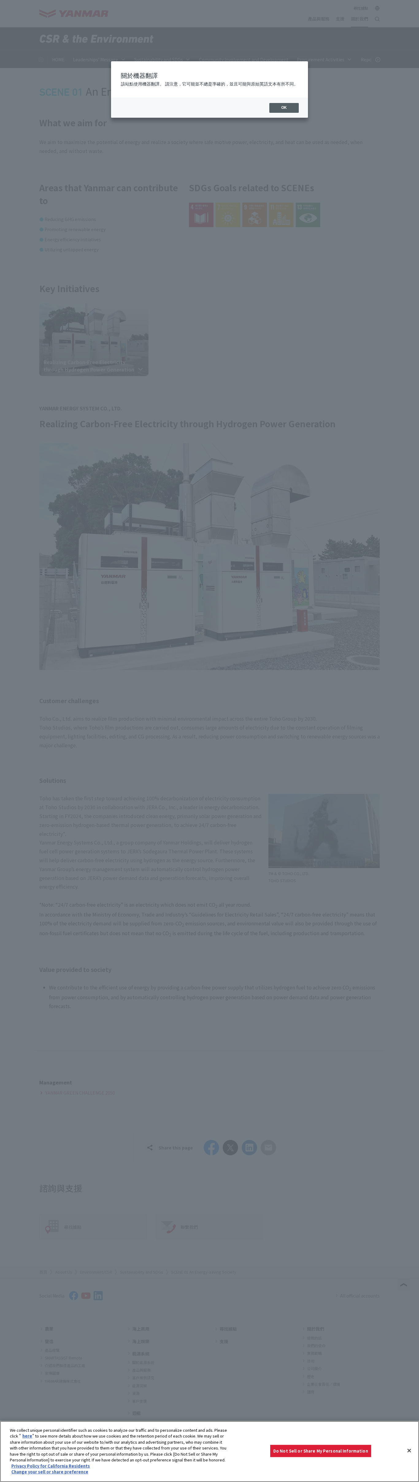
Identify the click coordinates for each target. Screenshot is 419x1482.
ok (284, 107)
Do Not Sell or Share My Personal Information (320, 1451)
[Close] (409, 1450)
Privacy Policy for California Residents (50, 1466)
